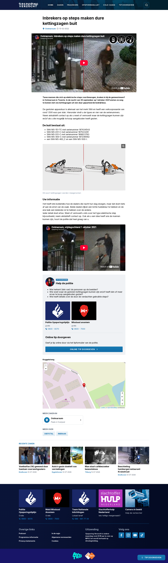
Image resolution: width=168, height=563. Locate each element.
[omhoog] (122, 393)
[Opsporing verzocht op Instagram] (128, 535)
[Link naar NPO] (90, 555)
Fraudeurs (72, 5)
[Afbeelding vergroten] (123, 146)
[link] (63, 420)
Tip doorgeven (126, 5)
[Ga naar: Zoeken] (146, 5)
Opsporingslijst (91, 5)
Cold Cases (109, 5)
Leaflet (103, 407)
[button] (84, 385)
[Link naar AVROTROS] (77, 555)
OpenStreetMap (112, 407)
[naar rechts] (122, 400)
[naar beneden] (122, 403)
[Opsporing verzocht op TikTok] (142, 535)
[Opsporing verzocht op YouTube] (135, 535)
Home (50, 5)
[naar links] (122, 396)
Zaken (60, 5)
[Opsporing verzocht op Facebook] (121, 535)
